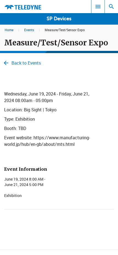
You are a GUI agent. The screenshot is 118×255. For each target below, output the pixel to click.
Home (9, 30)
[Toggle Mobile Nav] (98, 6)
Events (29, 30)
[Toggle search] (111, 6)
